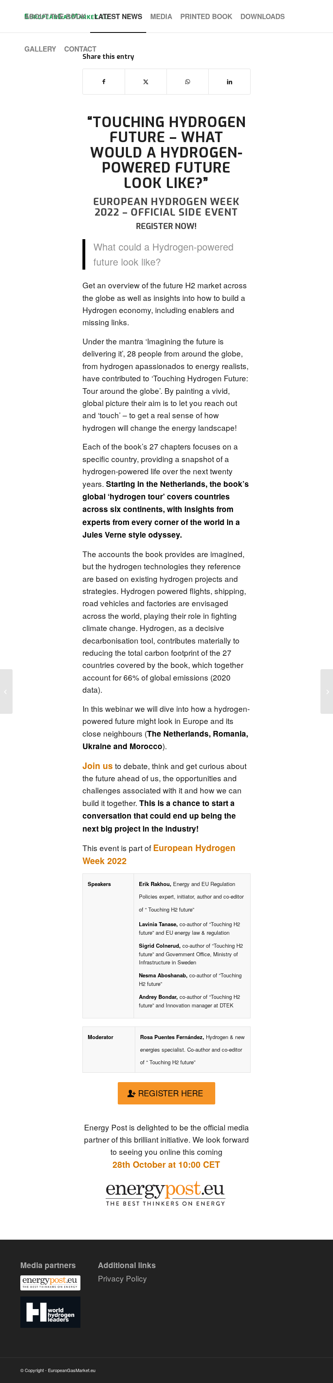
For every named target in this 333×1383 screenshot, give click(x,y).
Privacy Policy (122, 1278)
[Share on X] (145, 81)
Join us (97, 765)
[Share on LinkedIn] (229, 81)
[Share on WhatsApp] (187, 81)
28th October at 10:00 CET (166, 1164)
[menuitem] (55, 16)
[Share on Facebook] (104, 81)
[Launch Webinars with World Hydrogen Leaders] (6, 691)
